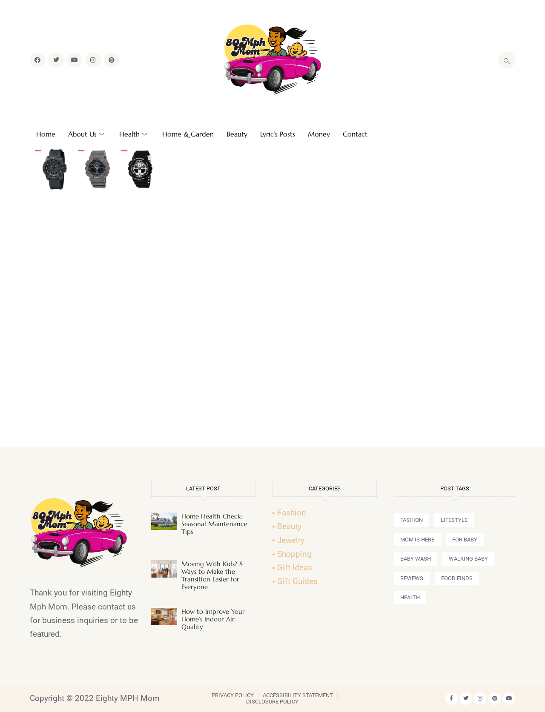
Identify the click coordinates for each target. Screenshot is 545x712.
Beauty (237, 134)
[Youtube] (74, 60)
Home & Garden (188, 134)
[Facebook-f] (451, 698)
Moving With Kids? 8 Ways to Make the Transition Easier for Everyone (212, 575)
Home (45, 134)
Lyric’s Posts (277, 134)
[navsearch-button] (506, 59)
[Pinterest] (111, 60)
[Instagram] (92, 60)
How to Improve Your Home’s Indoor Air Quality (213, 619)
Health (129, 134)
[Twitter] (55, 60)
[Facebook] (37, 60)
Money (319, 134)
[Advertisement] (272, 322)
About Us (82, 134)
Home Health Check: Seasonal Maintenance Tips (214, 523)
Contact (355, 134)
